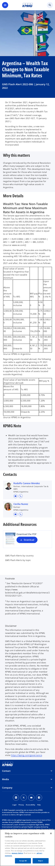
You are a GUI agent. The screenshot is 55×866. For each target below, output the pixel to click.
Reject (40, 861)
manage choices (17, 853)
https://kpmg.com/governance (26, 755)
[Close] (51, 833)
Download (29, 540)
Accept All (23, 861)
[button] (15, 496)
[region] (27, 847)
